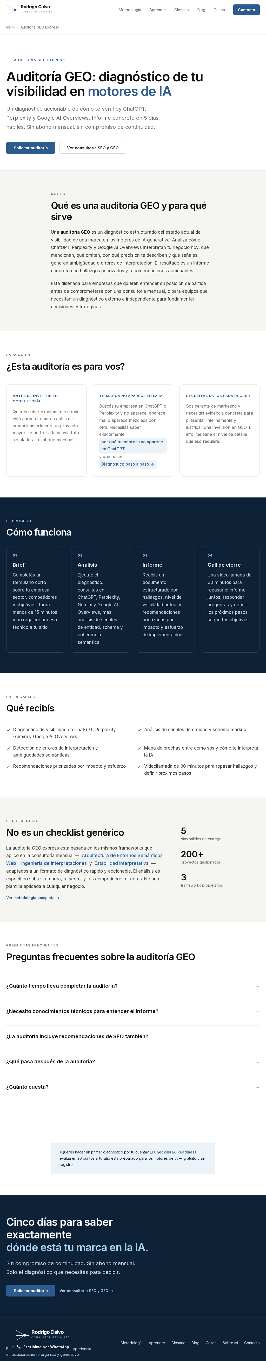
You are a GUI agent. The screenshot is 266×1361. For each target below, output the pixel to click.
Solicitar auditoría (31, 147)
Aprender (157, 9)
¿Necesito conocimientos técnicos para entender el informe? (82, 1011)
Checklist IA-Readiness (175, 1152)
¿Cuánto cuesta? (27, 1087)
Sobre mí (230, 1343)
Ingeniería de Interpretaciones (54, 863)
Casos (219, 9)
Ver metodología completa (30, 897)
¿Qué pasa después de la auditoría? (50, 1061)
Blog (201, 9)
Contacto (246, 10)
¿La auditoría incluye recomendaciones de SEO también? (77, 1036)
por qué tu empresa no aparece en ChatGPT (132, 445)
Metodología (129, 9)
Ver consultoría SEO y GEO (93, 147)
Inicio (10, 27)
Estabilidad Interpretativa (122, 863)
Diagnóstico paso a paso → (127, 464)
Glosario (181, 9)
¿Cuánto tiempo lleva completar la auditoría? (62, 986)
